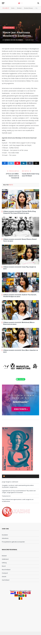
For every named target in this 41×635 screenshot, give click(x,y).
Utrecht (4, 576)
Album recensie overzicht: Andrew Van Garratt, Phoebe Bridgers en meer (19, 295)
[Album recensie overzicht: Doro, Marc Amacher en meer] (20, 338)
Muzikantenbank (10, 476)
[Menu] (3, 3)
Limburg (4, 562)
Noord (4, 566)
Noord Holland (6, 569)
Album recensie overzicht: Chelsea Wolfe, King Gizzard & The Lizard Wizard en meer (19, 212)
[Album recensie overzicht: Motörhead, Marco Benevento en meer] (20, 310)
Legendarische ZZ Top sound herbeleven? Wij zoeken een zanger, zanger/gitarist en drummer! (19, 491)
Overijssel (5, 573)
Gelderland (5, 559)
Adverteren (5, 538)
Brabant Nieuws (9, 27)
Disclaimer (5, 535)
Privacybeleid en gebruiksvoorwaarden (13, 542)
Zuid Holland (5, 580)
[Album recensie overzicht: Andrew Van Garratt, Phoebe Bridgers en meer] (20, 282)
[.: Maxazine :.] (20, 3)
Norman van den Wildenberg (14, 40)
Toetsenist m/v (6, 496)
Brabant (4, 556)
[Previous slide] (3, 366)
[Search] (38, 3)
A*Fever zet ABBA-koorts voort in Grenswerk (12, 176)
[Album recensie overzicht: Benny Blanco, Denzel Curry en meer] (20, 227)
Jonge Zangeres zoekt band (10, 482)
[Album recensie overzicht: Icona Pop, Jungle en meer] (20, 254)
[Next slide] (37, 366)
